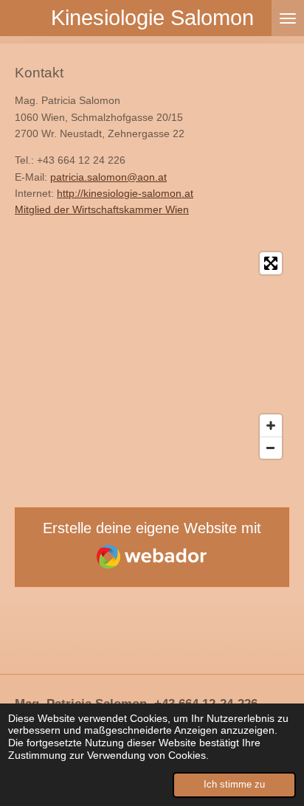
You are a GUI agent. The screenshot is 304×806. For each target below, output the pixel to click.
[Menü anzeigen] (288, 18)
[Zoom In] (271, 425)
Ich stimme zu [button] (234, 784)
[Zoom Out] (271, 448)
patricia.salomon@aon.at (108, 177)
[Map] (152, 355)
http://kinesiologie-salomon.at (125, 193)
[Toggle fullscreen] (271, 263)
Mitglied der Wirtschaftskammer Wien (102, 209)
